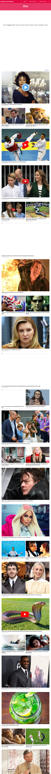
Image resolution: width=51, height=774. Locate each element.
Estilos (25, 1)
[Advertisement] (25, 17)
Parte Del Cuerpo (33, 1)
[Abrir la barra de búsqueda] (49, 1)
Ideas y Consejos (42, 1)
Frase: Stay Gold (8, 30)
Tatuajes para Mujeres (6, 1)
